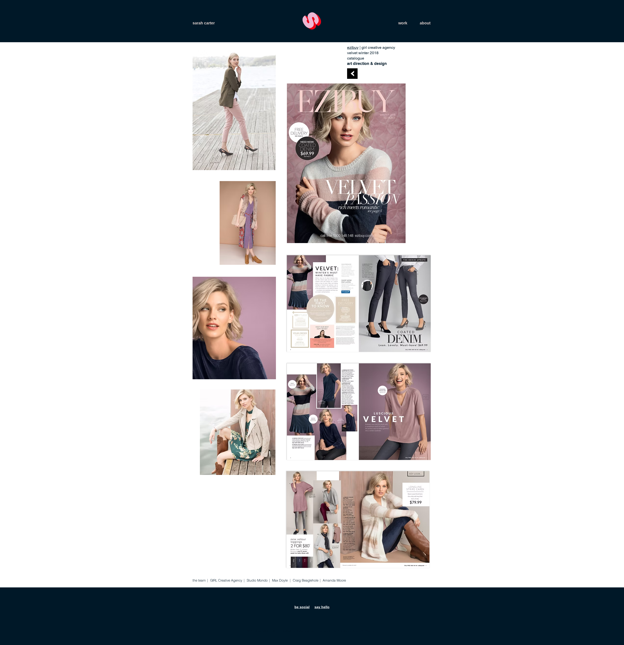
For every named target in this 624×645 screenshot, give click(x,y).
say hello (322, 607)
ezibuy (353, 47)
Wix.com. (371, 631)
